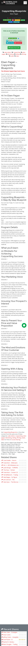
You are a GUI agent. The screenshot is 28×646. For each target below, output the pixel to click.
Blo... (10, 18)
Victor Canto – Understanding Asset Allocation (8, 635)
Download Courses (11, 3)
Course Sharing (15, 439)
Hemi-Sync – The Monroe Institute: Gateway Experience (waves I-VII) (10, 482)
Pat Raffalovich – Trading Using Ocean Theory (10, 475)
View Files (10, 43)
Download (18, 43)
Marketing (11, 54)
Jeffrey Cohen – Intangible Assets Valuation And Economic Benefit (10, 637)
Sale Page (16, 22)
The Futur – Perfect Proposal (8, 470)
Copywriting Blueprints (10, 432)
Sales (17, 56)
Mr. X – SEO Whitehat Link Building (10, 465)
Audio (12, 56)
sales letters (7, 52)
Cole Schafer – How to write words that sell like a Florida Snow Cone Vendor (9, 461)
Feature (18, 20)
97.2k (23, 20)
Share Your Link (14, 48)
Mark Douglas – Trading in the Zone (9, 645)
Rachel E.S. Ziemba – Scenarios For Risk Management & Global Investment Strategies (8, 642)
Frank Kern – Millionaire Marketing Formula (9, 463)
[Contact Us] (24, 325)
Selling (18, 54)
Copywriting (16, 52)
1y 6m (10, 22)
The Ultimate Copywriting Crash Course (13, 71)
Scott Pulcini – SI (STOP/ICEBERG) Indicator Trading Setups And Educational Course (9, 640)
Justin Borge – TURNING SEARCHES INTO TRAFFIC (10, 468)
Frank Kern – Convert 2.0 (10, 472)
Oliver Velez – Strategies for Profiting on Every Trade (10, 632)
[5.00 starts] (7, 20)
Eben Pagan (14, 14)
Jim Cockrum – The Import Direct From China (9, 480)
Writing (24, 54)
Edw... (11, 40)
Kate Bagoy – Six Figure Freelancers (9, 477)
